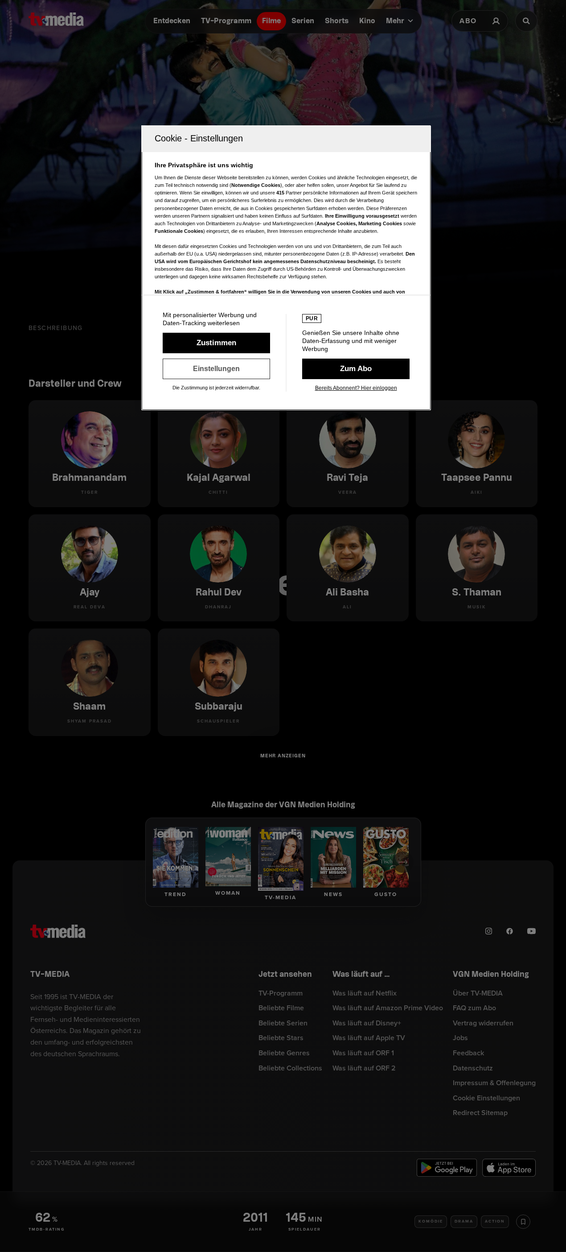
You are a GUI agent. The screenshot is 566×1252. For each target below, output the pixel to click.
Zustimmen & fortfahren (216, 343)
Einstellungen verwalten (216, 369)
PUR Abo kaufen (356, 369)
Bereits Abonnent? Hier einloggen (356, 388)
